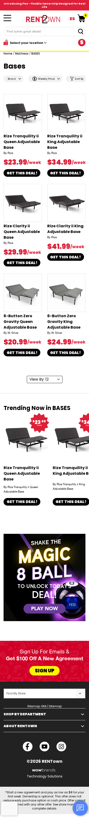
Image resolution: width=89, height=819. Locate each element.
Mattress (21, 53)
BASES (35, 53)
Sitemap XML (37, 706)
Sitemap (55, 706)
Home (8, 53)
